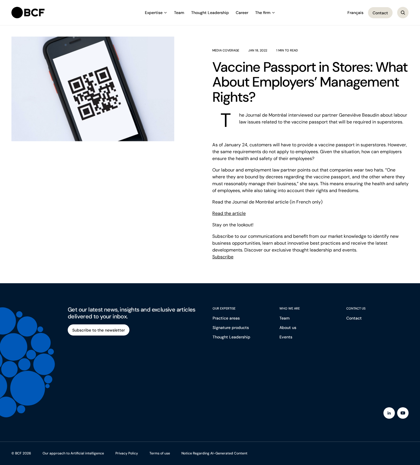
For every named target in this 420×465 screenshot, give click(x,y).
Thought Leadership (210, 12)
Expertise (154, 12)
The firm (263, 12)
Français (355, 12)
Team (179, 12)
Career (242, 12)
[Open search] (403, 12)
